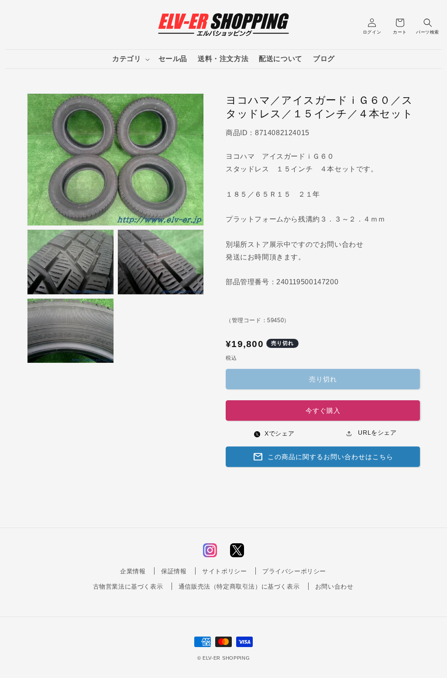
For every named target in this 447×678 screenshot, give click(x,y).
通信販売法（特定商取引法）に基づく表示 (239, 586)
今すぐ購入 (323, 410)
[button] (130, 59)
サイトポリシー (224, 571)
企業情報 (132, 571)
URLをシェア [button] (376, 432)
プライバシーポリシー (294, 571)
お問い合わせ (334, 586)
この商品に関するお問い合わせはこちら (323, 457)
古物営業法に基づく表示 (128, 586)
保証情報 (173, 571)
